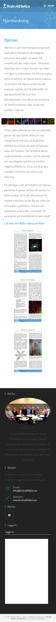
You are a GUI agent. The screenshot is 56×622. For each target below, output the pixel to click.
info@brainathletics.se (25, 490)
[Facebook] (9, 515)
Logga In (9, 531)
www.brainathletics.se (25, 500)
